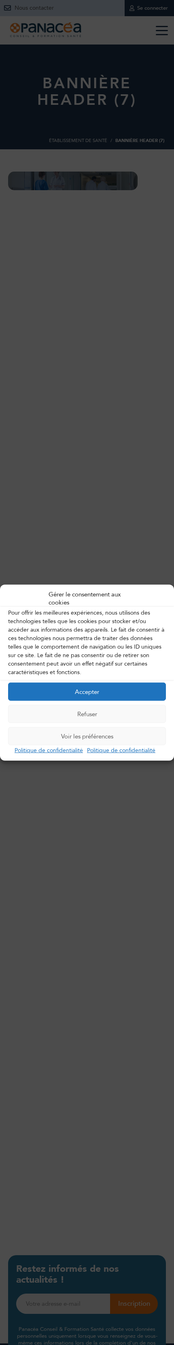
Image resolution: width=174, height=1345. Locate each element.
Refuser (87, 714)
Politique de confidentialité (49, 750)
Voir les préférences (87, 736)
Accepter (87, 691)
